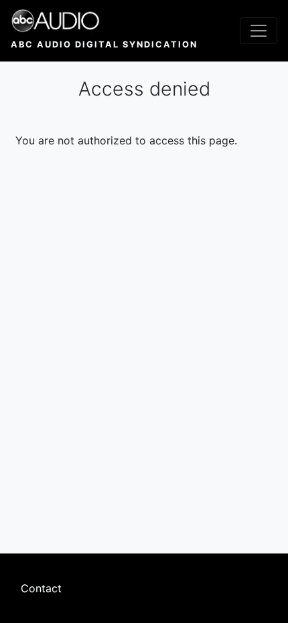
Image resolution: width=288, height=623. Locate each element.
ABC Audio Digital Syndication (104, 44)
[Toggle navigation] (258, 30)
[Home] (104, 21)
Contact (41, 588)
